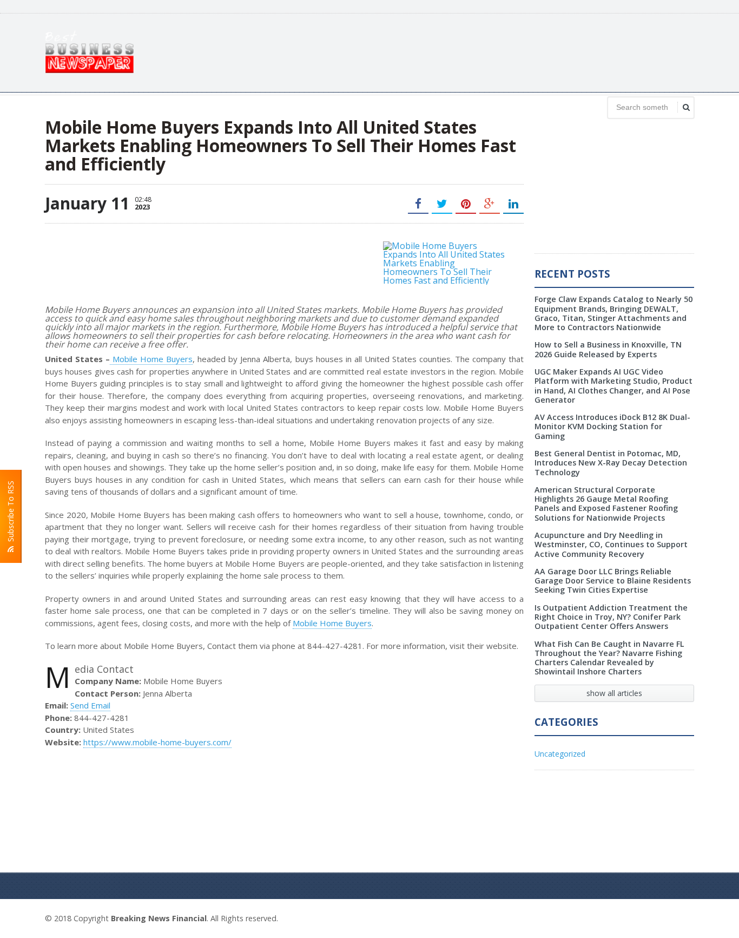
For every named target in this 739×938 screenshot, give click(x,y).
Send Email (90, 705)
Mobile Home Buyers (151, 358)
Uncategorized (560, 754)
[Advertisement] (497, 51)
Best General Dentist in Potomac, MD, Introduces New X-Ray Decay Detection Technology (611, 462)
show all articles (614, 693)
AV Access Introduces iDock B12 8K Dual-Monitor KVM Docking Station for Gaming (612, 426)
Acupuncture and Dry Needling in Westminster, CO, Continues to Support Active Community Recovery (611, 544)
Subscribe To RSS (10, 513)
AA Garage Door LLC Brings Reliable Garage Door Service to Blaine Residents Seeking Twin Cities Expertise (613, 580)
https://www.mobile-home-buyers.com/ (157, 742)
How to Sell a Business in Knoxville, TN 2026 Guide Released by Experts (608, 349)
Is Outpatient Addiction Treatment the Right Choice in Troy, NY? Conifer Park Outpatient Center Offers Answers (611, 617)
